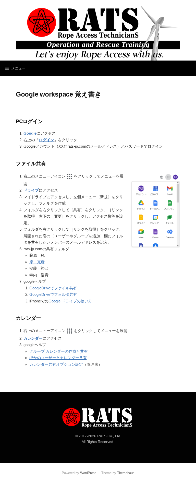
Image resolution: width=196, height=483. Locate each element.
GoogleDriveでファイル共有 (53, 288)
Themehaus (125, 473)
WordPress (88, 473)
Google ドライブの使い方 (70, 301)
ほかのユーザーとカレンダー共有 (58, 358)
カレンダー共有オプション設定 (56, 364)
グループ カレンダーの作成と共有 (58, 351)
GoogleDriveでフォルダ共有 (53, 294)
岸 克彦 (37, 262)
